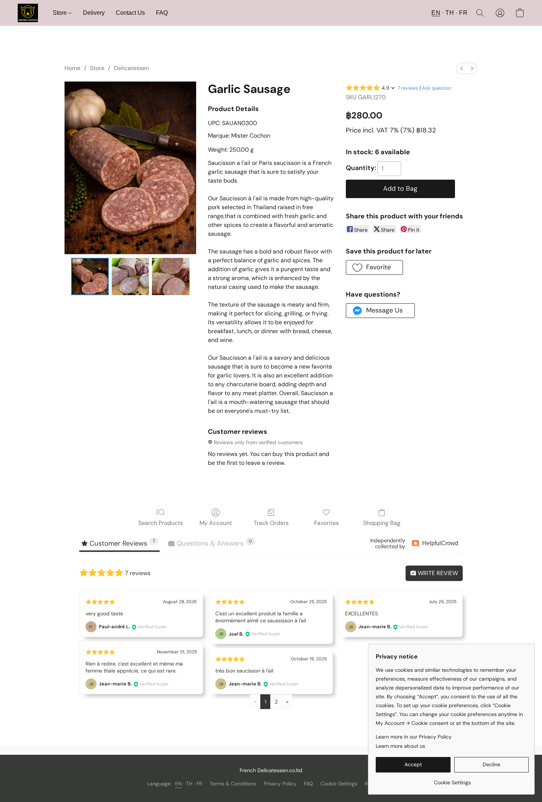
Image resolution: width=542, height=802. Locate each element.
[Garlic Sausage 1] (130, 276)
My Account (215, 523)
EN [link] (178, 783)
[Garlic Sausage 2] (171, 276)
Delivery (94, 13)
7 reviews (407, 88)
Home (72, 68)
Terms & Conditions (233, 783)
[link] (452, 779)
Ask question (436, 88)
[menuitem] (461, 68)
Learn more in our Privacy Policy (414, 736)
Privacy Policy (280, 783)
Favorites (326, 523)
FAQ (162, 13)
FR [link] (199, 783)
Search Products (160, 523)
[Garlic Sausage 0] (90, 276)
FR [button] (463, 13)
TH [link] (189, 783)
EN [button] (435, 13)
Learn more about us (400, 746)
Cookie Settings (338, 783)
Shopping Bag (381, 523)
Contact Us (130, 13)
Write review (437, 573)
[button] (28, 13)
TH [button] (449, 13)
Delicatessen (131, 68)
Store (60, 13)
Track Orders (271, 523)
